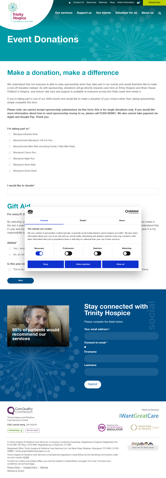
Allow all (120, 264)
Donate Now (154, 3)
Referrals (103, 3)
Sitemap (44, 468)
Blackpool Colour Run (24, 153)
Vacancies (91, 3)
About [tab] (122, 220)
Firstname (90, 352)
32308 (26, 458)
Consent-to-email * (96, 343)
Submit (92, 384)
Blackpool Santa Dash (25, 171)
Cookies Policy (30, 468)
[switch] (68, 253)
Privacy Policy (13, 468)
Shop (112, 3)
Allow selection (83, 264)
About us (147, 13)
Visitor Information (125, 3)
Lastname (90, 365)
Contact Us (78, 3)
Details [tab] (83, 220)
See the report (32, 431)
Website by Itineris (15, 471)
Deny (45, 264)
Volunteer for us (126, 13)
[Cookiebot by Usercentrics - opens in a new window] (127, 212)
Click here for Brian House (143, 448)
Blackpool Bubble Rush (25, 134)
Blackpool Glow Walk (24, 165)
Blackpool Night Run (24, 159)
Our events (103, 13)
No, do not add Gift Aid (25, 255)
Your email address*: (97, 329)
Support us (84, 13)
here (32, 464)
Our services (63, 13)
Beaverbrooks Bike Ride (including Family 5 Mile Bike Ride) (44, 147)
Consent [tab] (44, 220)
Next (20, 281)
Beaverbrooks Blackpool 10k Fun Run (33, 140)
